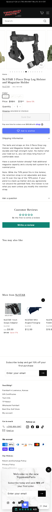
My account (7, 413)
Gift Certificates (9, 394)
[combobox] (26, 21)
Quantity (6, 106)
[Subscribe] (42, 494)
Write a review (26, 225)
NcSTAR (6, 86)
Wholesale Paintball (10, 405)
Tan (12, 96)
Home (4, 74)
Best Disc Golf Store (11, 409)
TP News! (6, 402)
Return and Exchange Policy (14, 461)
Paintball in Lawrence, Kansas (15, 390)
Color (4, 93)
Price (4, 101)
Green (19, 96)
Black (5, 96)
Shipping (6, 111)
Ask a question (9, 198)
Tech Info (6, 398)
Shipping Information (12, 138)
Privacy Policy (8, 464)
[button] (26, 130)
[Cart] (42, 13)
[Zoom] (41, 65)
